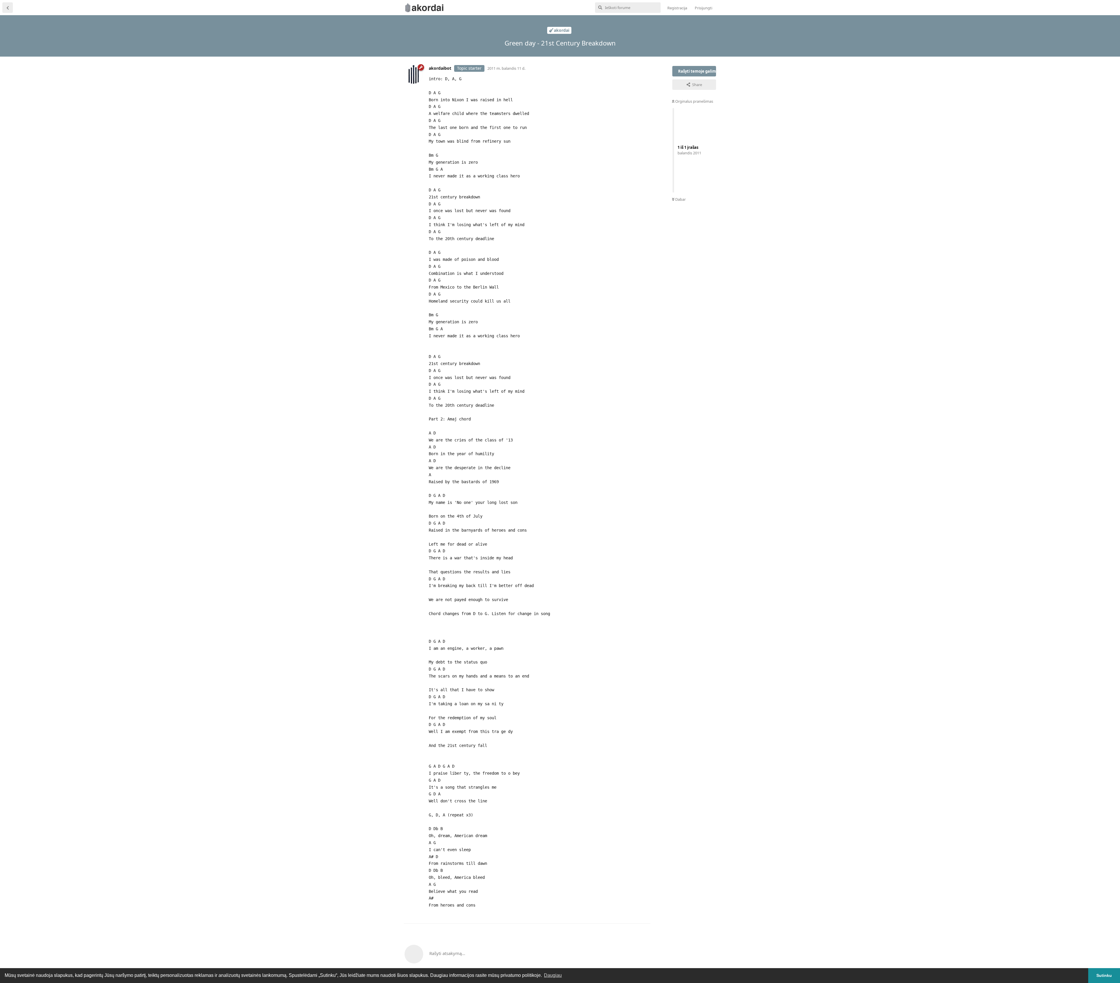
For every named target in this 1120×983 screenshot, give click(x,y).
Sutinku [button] (1104, 975)
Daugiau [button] (553, 975)
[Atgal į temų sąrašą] (7, 7)
